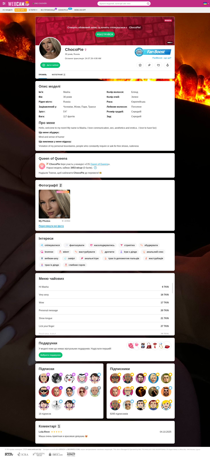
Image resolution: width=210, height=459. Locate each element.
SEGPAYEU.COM (73, 449)
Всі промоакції (48, 10)
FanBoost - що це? (162, 58)
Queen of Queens (99, 164)
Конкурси (63, 10)
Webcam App (80, 10)
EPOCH (62, 449)
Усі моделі (7, 10)
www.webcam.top (34, 449)
